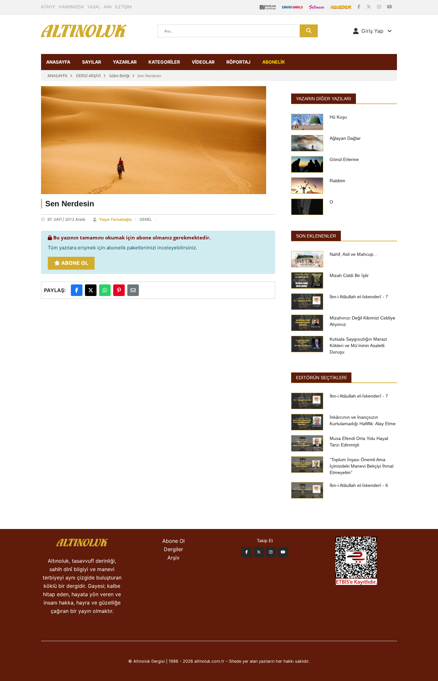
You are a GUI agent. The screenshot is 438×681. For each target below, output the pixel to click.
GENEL (145, 219)
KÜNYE (48, 6)
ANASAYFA (58, 62)
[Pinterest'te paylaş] (119, 290)
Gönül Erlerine (344, 159)
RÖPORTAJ (238, 62)
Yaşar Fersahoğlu (115, 219)
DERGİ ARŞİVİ (88, 75)
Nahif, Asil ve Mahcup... (353, 254)
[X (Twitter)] (369, 6)
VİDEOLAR (203, 62)
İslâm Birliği (119, 75)
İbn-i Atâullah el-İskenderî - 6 (359, 485)
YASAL (93, 6)
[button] (372, 31)
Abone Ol (74, 263)
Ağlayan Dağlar (345, 138)
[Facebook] (360, 6)
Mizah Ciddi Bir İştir (349, 275)
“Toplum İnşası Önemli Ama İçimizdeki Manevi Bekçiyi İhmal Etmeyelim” (361, 466)
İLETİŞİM (123, 6)
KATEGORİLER (164, 62)
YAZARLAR (125, 62)
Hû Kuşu (338, 117)
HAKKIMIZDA (71, 6)
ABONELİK (273, 62)
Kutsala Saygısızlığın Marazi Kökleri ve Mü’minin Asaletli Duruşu (358, 345)
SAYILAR (91, 62)
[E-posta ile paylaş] (133, 290)
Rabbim (337, 180)
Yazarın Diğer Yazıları (323, 98)
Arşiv (173, 557)
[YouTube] (389, 6)
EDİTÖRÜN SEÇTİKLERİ (321, 377)
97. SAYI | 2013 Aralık (66, 219)
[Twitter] (259, 552)
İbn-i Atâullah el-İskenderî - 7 (359, 296)
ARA (108, 6)
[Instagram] (379, 6)
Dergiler (173, 549)
